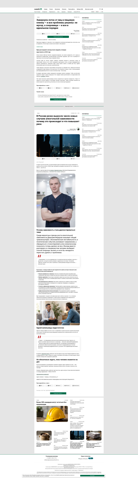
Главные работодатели (58, 36)
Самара (38, 17)
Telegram (73, 33)
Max (44, 33)
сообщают (43, 76)
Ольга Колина (76, 30)
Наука (83, 27)
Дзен (59, 33)
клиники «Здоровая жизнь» (56, 170)
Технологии (84, 58)
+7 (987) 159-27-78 (51, 458)
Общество (38, 442)
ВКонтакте (67, 385)
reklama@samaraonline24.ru (51, 460)
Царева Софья (73, 129)
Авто (83, 33)
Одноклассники (76, 385)
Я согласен (92, 475)
